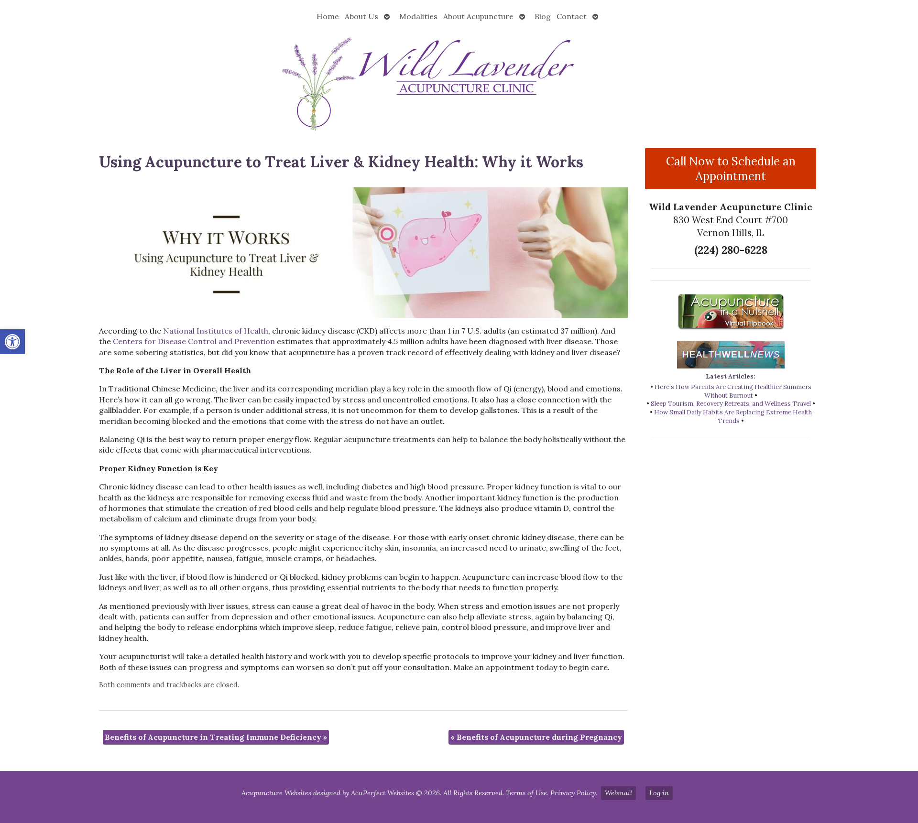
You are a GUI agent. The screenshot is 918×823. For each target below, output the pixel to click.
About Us (361, 16)
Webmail (618, 793)
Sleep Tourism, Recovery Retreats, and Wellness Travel (731, 404)
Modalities (418, 16)
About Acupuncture (478, 16)
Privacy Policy (573, 793)
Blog (543, 16)
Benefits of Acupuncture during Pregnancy (536, 737)
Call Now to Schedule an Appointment (731, 169)
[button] (12, 341)
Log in (659, 793)
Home (328, 16)
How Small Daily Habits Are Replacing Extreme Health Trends (733, 416)
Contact (572, 16)
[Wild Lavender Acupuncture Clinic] (459, 82)
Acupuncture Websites (276, 793)
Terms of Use (526, 793)
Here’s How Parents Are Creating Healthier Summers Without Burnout (733, 391)
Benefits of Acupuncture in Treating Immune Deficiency (216, 737)
